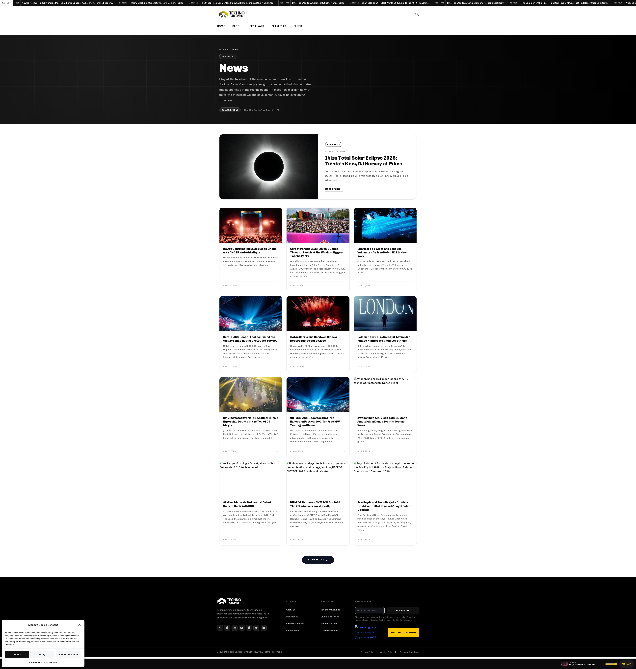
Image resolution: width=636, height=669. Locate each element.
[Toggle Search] (417, 14)
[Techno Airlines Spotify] (227, 628)
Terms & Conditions (409, 652)
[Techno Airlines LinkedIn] (264, 628)
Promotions (292, 630)
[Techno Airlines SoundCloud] (235, 628)
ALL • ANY (626, 664)
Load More (316, 559)
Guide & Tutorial (329, 616)
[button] (79, 625)
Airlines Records (295, 623)
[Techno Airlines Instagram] (220, 628)
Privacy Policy (50, 662)
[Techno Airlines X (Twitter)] (256, 628)
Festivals (257, 26)
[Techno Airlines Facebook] (249, 628)
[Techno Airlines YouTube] (242, 628)
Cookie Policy (35, 662)
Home (221, 26)
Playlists (278, 26)
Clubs (297, 26)
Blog (235, 26)
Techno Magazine (330, 609)
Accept (17, 654)
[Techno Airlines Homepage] (229, 601)
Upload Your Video (403, 632)
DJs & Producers (329, 630)
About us (290, 609)
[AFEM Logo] (366, 632)
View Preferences (68, 654)
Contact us (292, 616)
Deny (42, 654)
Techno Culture (328, 623)
